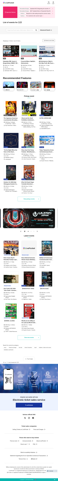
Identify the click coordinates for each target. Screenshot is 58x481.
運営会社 (33, 459)
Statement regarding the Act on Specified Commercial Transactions (28, 455)
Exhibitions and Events (8, 349)
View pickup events (29, 199)
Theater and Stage (12, 347)
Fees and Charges (38, 429)
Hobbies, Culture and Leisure (45, 347)
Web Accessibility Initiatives (28, 452)
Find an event (13, 441)
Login (53, 3)
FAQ (34, 444)
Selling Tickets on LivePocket (20, 429)
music (5, 347)
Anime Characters (28, 347)
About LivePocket (41, 441)
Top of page (30, 358)
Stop (25, 231)
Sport (35, 347)
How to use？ (24, 444)
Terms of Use (22, 459)
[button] (21, 231)
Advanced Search (45, 30)
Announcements (27, 441)
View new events (29, 337)
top (5, 362)
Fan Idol (20, 347)
